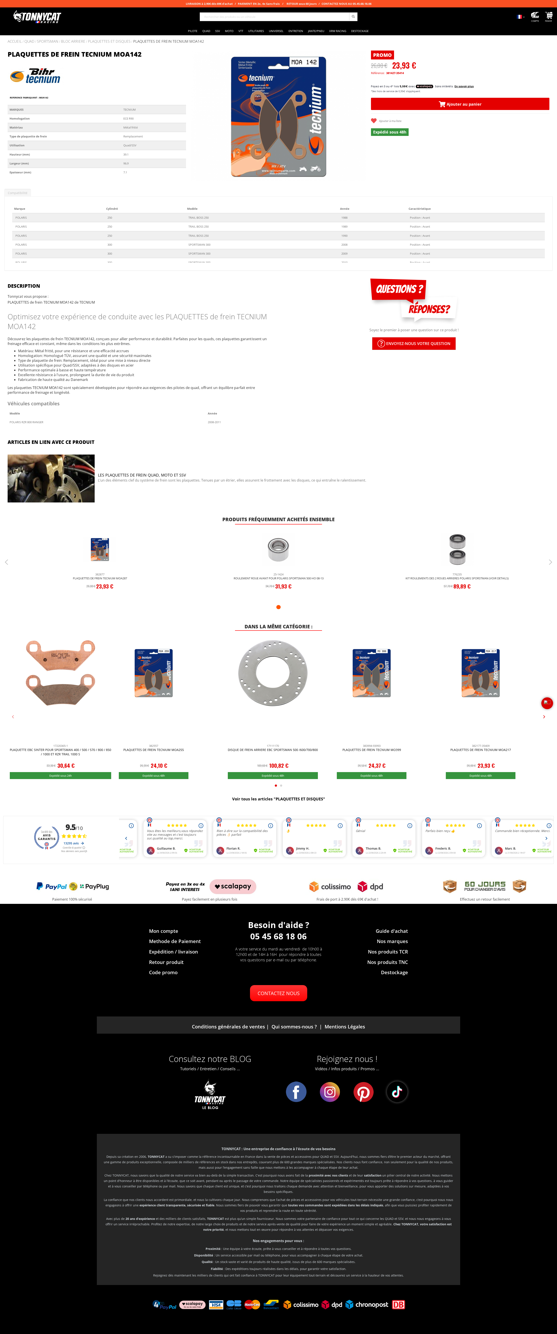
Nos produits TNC (387, 962)
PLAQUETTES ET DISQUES (109, 41)
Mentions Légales (345, 1026)
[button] (194, 116)
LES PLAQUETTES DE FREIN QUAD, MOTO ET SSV (142, 475)
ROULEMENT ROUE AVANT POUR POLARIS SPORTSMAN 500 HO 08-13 (279, 578)
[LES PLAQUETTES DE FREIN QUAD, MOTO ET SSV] (51, 479)
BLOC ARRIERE (73, 41)
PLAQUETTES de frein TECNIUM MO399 (371, 750)
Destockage (394, 972)
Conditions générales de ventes (228, 1026)
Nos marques (392, 941)
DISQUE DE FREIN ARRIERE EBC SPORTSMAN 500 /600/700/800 (273, 750)
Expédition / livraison (173, 951)
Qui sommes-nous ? (294, 1026)
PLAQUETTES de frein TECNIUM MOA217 (480, 750)
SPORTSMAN (47, 41)
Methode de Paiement (175, 941)
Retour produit (166, 962)
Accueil (15, 41)
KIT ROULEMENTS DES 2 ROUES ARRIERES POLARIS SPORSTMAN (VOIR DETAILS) (457, 578)
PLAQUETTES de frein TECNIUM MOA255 (153, 750)
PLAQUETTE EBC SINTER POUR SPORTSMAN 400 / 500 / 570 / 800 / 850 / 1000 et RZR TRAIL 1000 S (60, 752)
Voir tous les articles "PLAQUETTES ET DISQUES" (278, 798)
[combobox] (278, 16)
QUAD (29, 41)
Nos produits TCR (388, 951)
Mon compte (163, 931)
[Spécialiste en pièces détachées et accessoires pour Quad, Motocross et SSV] (37, 17)
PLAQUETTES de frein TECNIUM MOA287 (100, 578)
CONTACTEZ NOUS (279, 993)
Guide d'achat (392, 931)
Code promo (163, 972)
